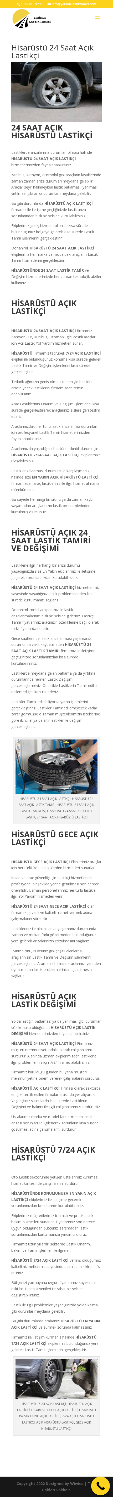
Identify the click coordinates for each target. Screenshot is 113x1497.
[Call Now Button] (100, 1486)
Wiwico (77, 1483)
